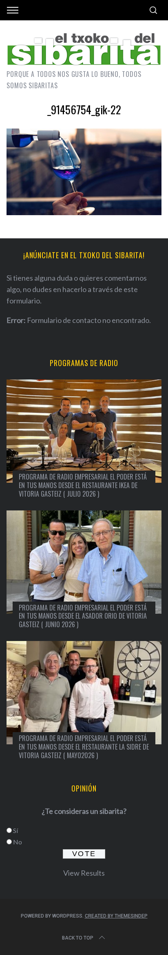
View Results (84, 872)
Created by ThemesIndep (116, 916)
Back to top (77, 938)
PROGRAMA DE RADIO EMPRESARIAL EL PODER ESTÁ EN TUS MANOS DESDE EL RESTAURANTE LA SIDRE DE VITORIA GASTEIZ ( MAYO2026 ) (84, 746)
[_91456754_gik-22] (84, 212)
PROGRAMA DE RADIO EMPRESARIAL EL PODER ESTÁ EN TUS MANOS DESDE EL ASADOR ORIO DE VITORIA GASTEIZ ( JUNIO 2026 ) (83, 616)
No (17, 842)
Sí (15, 830)
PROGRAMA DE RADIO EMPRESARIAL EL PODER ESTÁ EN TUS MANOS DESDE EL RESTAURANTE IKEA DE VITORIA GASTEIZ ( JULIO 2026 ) (83, 485)
